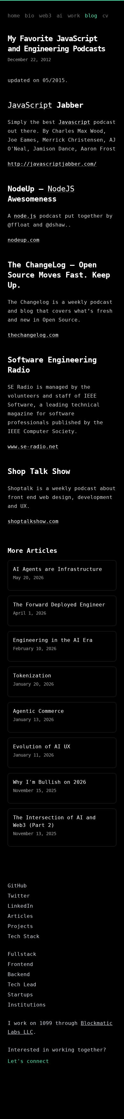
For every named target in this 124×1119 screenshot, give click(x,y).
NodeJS (61, 188)
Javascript (74, 122)
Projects (20, 926)
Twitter (19, 896)
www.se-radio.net (33, 447)
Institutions (27, 1005)
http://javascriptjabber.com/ (52, 164)
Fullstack (22, 954)
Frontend (20, 964)
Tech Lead (22, 985)
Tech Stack (23, 936)
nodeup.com (23, 240)
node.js (25, 216)
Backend (19, 974)
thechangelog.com (33, 335)
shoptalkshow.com (33, 521)
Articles (20, 916)
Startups (20, 995)
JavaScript (30, 105)
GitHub (17, 886)
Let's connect (28, 1061)
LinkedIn (20, 906)
